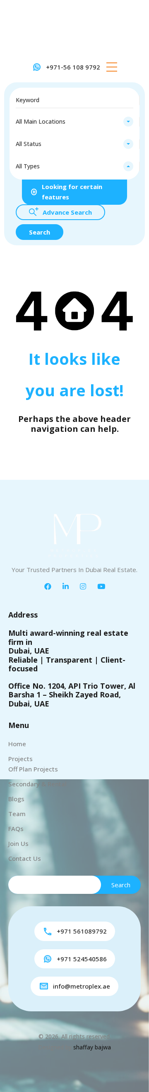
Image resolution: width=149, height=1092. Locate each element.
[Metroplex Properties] (74, 30)
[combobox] (74, 122)
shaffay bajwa (92, 1047)
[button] (111, 67)
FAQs (16, 828)
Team (17, 813)
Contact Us (24, 858)
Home (17, 744)
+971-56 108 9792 (73, 67)
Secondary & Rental (37, 784)
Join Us (18, 843)
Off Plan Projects (33, 769)
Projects (20, 758)
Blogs (16, 799)
